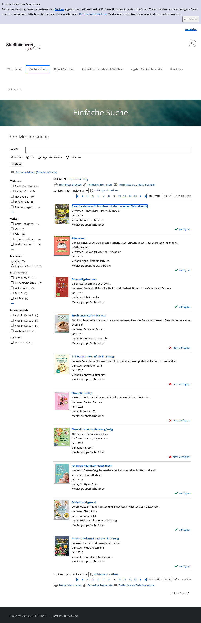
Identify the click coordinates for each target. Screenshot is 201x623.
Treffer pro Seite (181, 196)
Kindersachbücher (25, 283)
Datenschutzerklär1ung (93, 14)
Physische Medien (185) (28, 266)
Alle (32, 157)
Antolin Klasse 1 (24, 315)
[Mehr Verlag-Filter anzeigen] (12, 250)
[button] (192, 43)
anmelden (191, 29)
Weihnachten (22, 331)
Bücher (19, 298)
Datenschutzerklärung (65, 616)
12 (130, 196)
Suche (14, 148)
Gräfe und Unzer (24, 224)
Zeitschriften (22, 288)
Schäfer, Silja (22, 201)
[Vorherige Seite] (82, 196)
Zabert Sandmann (25, 239)
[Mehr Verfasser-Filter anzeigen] (12, 212)
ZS (16, 229)
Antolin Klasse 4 (24, 325)
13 (135, 196)
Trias (17, 234)
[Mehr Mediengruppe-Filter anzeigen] (12, 303)
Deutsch (20, 342)
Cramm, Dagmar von (25, 207)
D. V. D (18, 293)
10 (119, 196)
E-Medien (75, 157)
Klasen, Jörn (21, 191)
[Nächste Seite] (140, 196)
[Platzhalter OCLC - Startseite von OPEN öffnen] (23, 46)
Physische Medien (52, 157)
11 (124, 196)
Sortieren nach (61, 190)
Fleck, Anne (21, 196)
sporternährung (78, 179)
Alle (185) (20, 261)
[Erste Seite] (77, 196)
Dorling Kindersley (25, 244)
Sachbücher (22, 278)
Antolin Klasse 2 (24, 320)
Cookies (59, 9)
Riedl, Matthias (23, 186)
